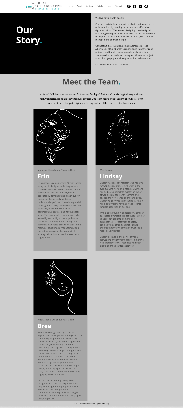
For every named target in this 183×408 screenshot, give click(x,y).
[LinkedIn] (140, 6)
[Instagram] (129, 6)
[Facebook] (134, 6)
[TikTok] (146, 6)
